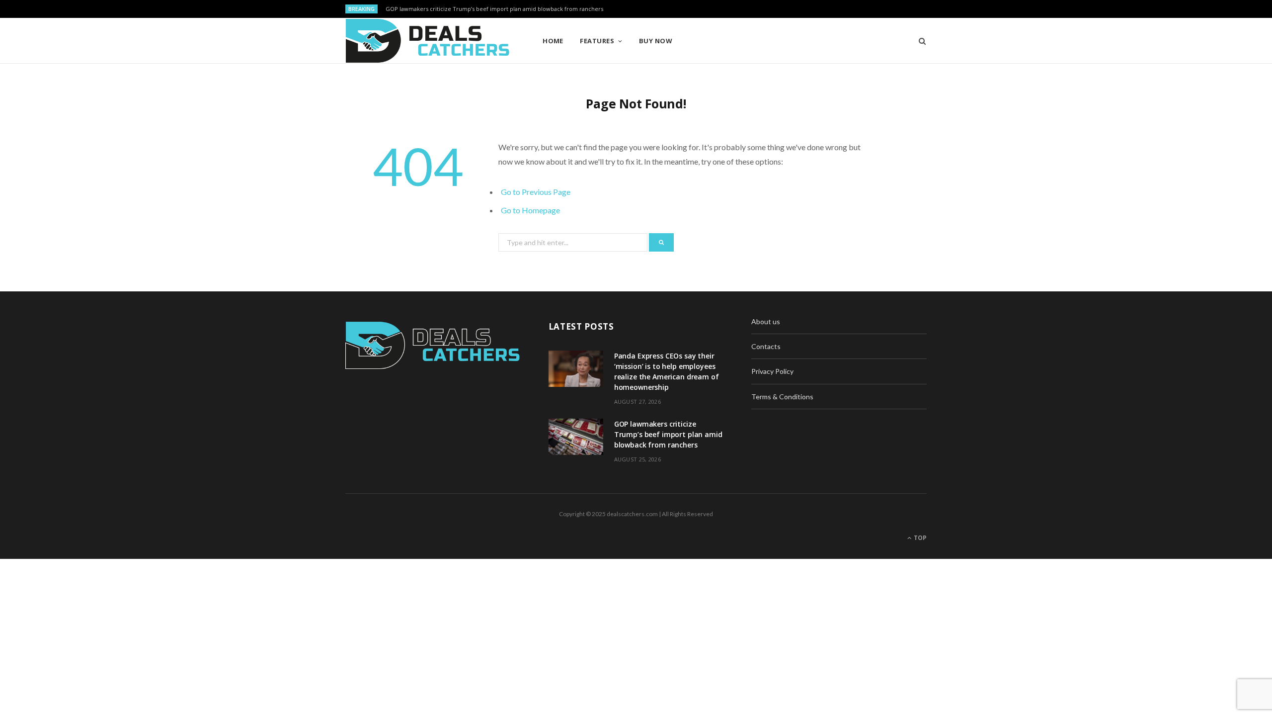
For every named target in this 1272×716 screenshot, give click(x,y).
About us (765, 321)
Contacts (766, 346)
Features (597, 40)
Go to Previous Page (535, 191)
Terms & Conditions (782, 396)
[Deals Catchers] (427, 40)
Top (919, 538)
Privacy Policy (772, 371)
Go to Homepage (530, 210)
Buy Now (655, 40)
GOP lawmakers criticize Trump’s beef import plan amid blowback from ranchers (494, 8)
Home (553, 40)
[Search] (919, 40)
